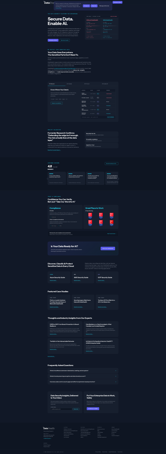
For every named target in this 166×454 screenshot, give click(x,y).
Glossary (99, 435)
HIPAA (82, 437)
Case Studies (100, 432)
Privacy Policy (98, 451)
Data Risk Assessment (102, 437)
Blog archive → (51, 356)
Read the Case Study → (54, 306)
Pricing (113, 433)
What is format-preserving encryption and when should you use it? (83, 376)
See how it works (64, 40)
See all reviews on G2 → (111, 163)
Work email (53, 407)
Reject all (94, 5)
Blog (98, 430)
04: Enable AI (105, 83)
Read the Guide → (53, 280)
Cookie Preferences (112, 451)
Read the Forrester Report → (54, 150)
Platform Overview (68, 429)
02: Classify (69, 83)
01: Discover (52, 83)
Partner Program (47, 445)
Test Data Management (85, 432)
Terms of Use (104, 451)
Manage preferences (104, 5)
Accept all (86, 5)
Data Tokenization (67, 432)
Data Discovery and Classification (71, 430)
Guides (99, 433)
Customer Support (115, 435)
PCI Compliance (84, 435)
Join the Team (114, 430)
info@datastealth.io (47, 438)
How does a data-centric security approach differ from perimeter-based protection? (83, 381)
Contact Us (114, 432)
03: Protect (86, 83)
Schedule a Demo (53, 40)
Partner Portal (46, 446)
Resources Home (101, 429)
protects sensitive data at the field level (64, 68)
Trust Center (120, 451)
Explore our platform (56, 103)
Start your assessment (107, 248)
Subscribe (76, 409)
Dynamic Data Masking (68, 433)
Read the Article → (53, 334)
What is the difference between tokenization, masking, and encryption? (83, 370)
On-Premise (66, 437)
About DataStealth (115, 429)
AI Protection (66, 435)
